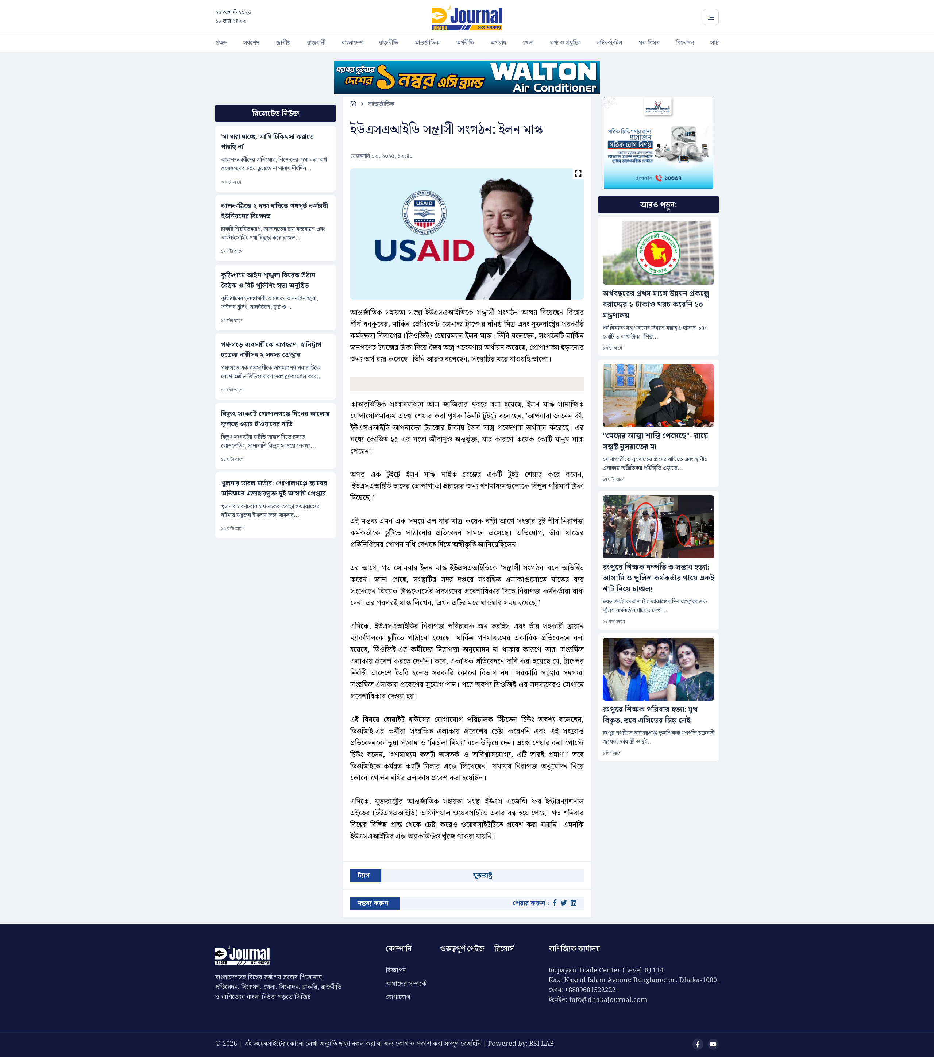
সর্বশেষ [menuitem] (251, 42)
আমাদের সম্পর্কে (406, 984)
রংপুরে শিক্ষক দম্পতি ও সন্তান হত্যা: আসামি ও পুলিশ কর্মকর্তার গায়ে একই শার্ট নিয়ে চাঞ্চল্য (658, 578)
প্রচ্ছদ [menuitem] (221, 42)
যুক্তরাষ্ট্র (482, 875)
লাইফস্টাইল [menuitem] (609, 42)
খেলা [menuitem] (528, 42)
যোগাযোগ (398, 997)
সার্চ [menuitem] (714, 42)
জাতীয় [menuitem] (283, 42)
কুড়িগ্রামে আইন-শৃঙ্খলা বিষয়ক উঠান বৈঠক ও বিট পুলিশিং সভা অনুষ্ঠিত (268, 280)
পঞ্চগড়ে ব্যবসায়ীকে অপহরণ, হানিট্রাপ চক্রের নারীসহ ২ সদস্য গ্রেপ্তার (271, 350)
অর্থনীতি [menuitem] (465, 42)
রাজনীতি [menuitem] (388, 42)
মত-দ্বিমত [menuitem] (649, 42)
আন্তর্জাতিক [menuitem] (427, 42)
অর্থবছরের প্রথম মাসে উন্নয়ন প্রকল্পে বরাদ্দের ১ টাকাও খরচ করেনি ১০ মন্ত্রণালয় (656, 304)
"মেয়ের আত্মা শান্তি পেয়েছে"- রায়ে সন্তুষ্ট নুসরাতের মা (655, 441)
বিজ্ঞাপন (396, 970)
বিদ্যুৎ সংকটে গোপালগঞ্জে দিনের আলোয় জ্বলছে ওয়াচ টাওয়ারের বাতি (275, 419)
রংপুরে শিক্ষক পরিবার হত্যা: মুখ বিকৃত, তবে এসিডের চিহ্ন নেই (650, 715)
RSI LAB (541, 1043)
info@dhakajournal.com (608, 1000)
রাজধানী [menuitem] (316, 42)
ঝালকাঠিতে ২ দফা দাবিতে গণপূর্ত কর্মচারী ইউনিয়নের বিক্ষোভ (274, 211)
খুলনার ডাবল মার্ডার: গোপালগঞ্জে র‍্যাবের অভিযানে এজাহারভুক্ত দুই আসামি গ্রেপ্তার (274, 488)
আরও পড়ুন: (658, 205)
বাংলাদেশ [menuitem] (352, 42)
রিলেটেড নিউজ (275, 114)
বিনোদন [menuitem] (685, 42)
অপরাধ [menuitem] (498, 42)
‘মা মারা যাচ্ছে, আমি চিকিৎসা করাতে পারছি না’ (267, 142)
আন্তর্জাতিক (381, 104)
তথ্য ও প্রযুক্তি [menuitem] (565, 42)
